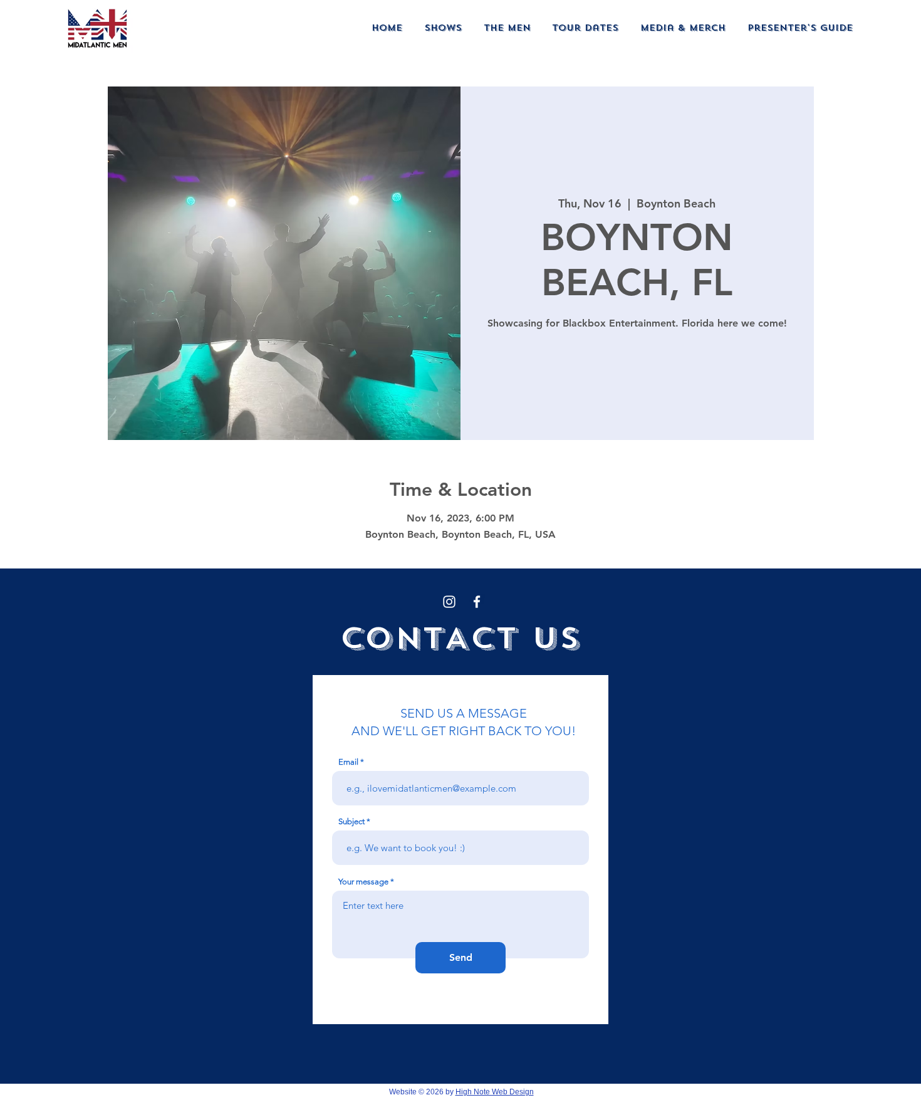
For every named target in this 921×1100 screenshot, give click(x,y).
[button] (443, 28)
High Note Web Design (494, 1091)
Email (348, 762)
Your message (363, 881)
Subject (351, 821)
